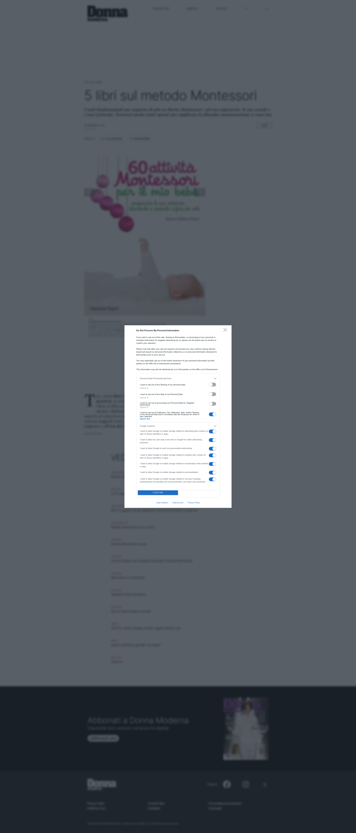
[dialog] (178, 416)
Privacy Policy (194, 502)
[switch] (212, 384)
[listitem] (178, 378)
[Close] (226, 330)
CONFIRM (158, 493)
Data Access (178, 502)
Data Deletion (162, 502)
